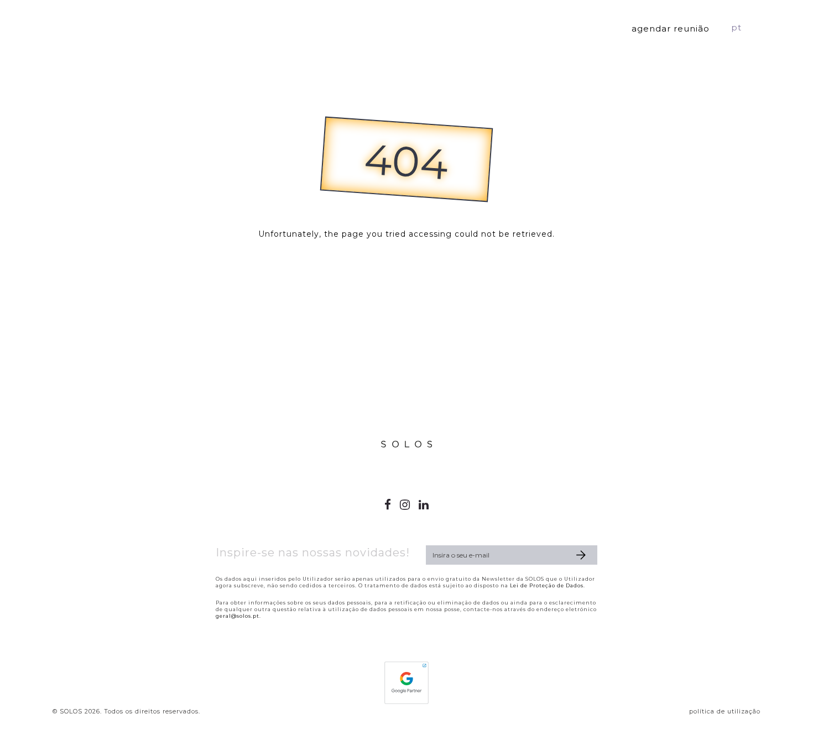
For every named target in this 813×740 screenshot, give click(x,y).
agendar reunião (671, 28)
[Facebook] (388, 505)
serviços (518, 27)
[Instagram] (405, 505)
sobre (583, 27)
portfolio (446, 27)
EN (754, 27)
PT (736, 27)
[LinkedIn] (424, 505)
